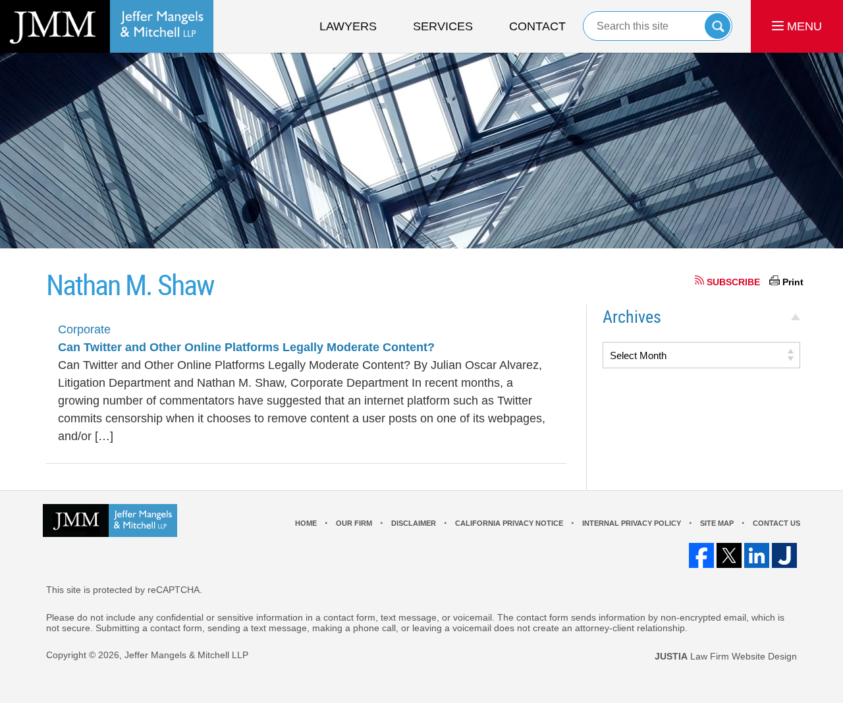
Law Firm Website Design (726, 656)
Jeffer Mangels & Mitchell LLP (186, 655)
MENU (803, 26)
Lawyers (348, 26)
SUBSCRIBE (733, 282)
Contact (537, 26)
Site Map (717, 523)
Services (443, 26)
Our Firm (354, 523)
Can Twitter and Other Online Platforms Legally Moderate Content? (246, 347)
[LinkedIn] (756, 555)
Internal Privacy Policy (631, 523)
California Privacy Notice (509, 523)
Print (792, 282)
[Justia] (784, 555)
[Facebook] (701, 555)
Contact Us (776, 523)
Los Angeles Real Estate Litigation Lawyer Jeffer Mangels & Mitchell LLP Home (106, 26)
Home (306, 523)
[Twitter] (729, 555)
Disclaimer (413, 523)
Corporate (84, 329)
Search (717, 26)
